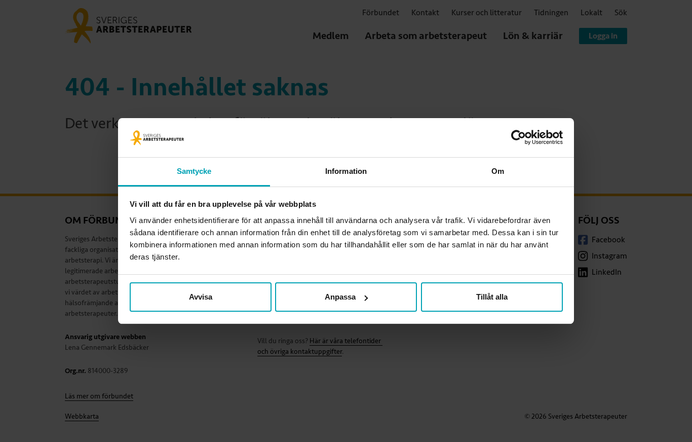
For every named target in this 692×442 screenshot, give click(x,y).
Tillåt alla (492, 296)
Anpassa (340, 296)
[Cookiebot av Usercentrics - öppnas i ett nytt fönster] (518, 137)
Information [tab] (346, 171)
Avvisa (200, 296)
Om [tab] (497, 171)
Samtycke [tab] (194, 171)
